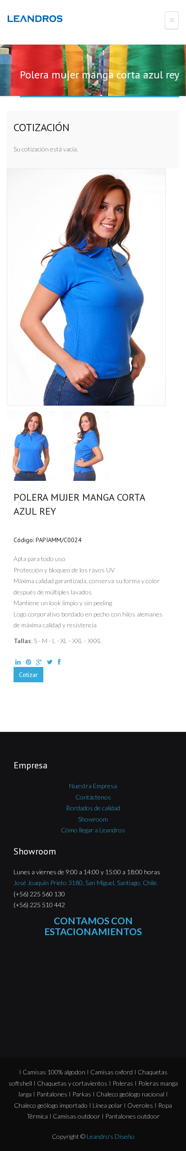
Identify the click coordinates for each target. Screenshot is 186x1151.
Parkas (81, 1094)
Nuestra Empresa (93, 786)
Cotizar (28, 675)
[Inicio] (36, 19)
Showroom (93, 819)
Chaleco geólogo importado (51, 1105)
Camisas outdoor (76, 1116)
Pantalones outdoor (132, 1116)
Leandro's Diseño (111, 1136)
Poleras (122, 1083)
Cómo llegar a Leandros (93, 830)
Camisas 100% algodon (54, 1072)
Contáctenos (93, 797)
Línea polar (107, 1105)
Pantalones (52, 1094)
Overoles (140, 1105)
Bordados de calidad (93, 808)
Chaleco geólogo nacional (130, 1094)
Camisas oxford (111, 1072)
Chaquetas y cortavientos (72, 1083)
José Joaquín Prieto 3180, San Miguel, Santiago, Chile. (86, 882)
